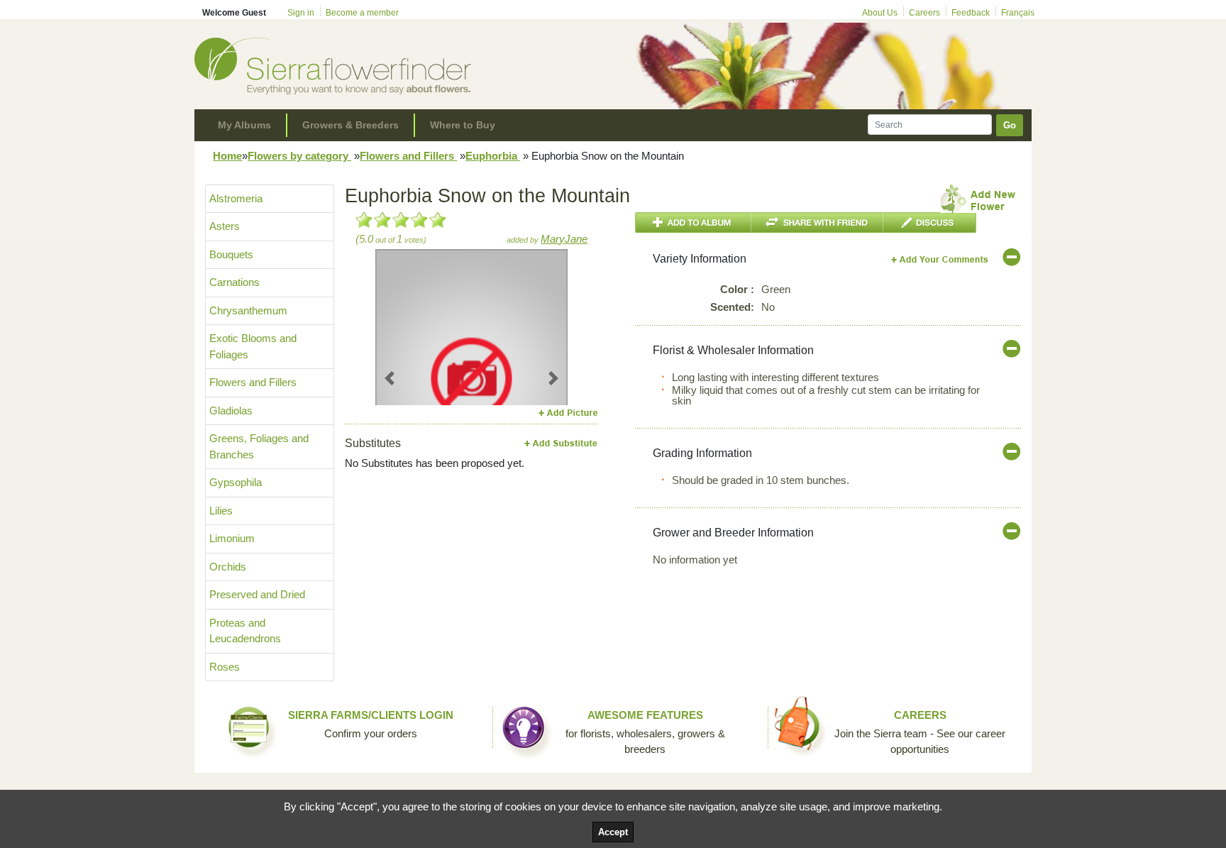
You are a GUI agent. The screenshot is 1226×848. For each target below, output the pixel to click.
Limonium (232, 538)
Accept (613, 832)
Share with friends (817, 222)
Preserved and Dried (257, 594)
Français (1017, 13)
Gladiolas (231, 410)
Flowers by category (299, 156)
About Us (880, 13)
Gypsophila (235, 482)
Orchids (227, 567)
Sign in (300, 13)
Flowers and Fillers (408, 156)
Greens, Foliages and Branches (259, 446)
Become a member (362, 13)
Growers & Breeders (350, 125)
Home (227, 156)
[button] (389, 378)
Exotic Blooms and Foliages (253, 346)
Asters (224, 226)
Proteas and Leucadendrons (245, 631)
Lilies (221, 511)
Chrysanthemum (248, 310)
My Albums (244, 125)
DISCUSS (929, 222)
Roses (224, 667)
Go (1009, 125)
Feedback (970, 13)
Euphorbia (492, 156)
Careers (924, 13)
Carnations (234, 282)
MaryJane (564, 239)
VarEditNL (940, 259)
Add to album (693, 222)
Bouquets (231, 254)
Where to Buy (462, 125)
